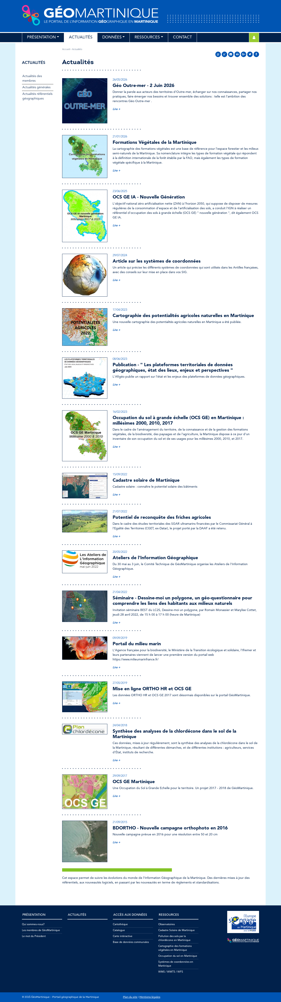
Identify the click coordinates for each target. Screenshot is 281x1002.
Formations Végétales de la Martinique (154, 142)
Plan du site (130, 997)
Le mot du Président (34, 936)
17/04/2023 (120, 309)
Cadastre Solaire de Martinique (176, 930)
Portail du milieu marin (137, 644)
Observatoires (166, 924)
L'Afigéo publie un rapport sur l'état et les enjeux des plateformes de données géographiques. (179, 376)
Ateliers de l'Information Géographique (155, 558)
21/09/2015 (120, 822)
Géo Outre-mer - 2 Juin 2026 (143, 85)
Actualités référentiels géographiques (37, 96)
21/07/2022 (120, 511)
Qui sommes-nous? (33, 924)
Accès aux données (130, 914)
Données (112, 37)
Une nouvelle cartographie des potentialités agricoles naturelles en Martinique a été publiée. (177, 322)
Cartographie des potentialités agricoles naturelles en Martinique (183, 316)
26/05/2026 (120, 79)
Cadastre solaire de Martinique (146, 480)
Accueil (66, 49)
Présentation (41, 37)
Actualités (80, 37)
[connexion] (254, 37)
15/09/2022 (120, 474)
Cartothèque (120, 924)
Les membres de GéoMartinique (41, 930)
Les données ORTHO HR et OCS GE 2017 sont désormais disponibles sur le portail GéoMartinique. (182, 695)
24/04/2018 (120, 725)
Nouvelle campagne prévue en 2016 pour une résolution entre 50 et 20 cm (165, 834)
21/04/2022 (120, 592)
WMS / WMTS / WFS (170, 972)
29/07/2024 (120, 255)
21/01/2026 (120, 136)
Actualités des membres (32, 78)
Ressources (147, 37)
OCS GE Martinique (134, 782)
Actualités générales (36, 87)
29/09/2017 (120, 775)
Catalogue (119, 930)
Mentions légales (149, 997)
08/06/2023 (120, 358)
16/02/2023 (120, 411)
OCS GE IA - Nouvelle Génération (149, 197)
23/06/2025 (120, 191)
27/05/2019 (120, 683)
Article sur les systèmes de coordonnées (157, 261)
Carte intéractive (122, 936)
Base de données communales (131, 942)
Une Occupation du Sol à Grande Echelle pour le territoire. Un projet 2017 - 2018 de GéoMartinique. (183, 788)
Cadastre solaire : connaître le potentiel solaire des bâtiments (155, 486)
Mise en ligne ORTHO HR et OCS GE (152, 689)
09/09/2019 (120, 638)
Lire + (116, 109)
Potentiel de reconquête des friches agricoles (162, 517)
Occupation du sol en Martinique (177, 956)
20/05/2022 (120, 551)
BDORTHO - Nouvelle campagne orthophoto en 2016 (170, 828)
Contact (182, 37)
